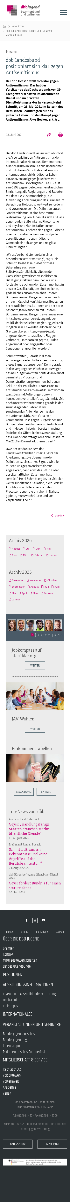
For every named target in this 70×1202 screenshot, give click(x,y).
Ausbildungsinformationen (28, 985)
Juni (38, 548)
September (18, 586)
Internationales (17, 1014)
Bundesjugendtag (15, 1040)
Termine (24, 932)
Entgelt (46, 792)
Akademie (9, 1088)
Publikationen (42, 932)
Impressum (52, 1144)
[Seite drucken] (58, 135)
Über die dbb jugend (21, 939)
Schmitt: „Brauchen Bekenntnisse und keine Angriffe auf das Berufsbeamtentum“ (28, 856)
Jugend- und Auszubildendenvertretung (29, 994)
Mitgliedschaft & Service (25, 1060)
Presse (9, 932)
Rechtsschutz (12, 1069)
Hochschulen (11, 1000)
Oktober (52, 580)
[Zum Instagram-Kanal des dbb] (35, 920)
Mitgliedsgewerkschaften (20, 961)
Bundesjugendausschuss (19, 1034)
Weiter (35, 665)
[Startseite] (4, 26)
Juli (28, 548)
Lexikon (60, 932)
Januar (53, 555)
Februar (38, 555)
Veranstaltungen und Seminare (32, 1024)
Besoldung (24, 792)
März (26, 555)
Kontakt (8, 955)
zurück (59, 515)
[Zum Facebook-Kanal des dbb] (26, 920)
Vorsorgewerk (12, 1075)
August (16, 548)
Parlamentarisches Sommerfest (24, 1052)
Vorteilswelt (11, 1082)
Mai (49, 548)
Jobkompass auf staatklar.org (27, 652)
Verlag (7, 1094)
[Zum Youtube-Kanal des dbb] (43, 920)
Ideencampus (12, 1046)
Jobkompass (11, 1006)
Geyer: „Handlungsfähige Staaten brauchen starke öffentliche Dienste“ (29, 829)
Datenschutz (17, 1144)
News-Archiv (18, 26)
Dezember (18, 580)
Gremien (8, 949)
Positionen (12, 974)
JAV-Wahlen (23, 719)
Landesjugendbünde (17, 967)
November (36, 580)
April (14, 555)
